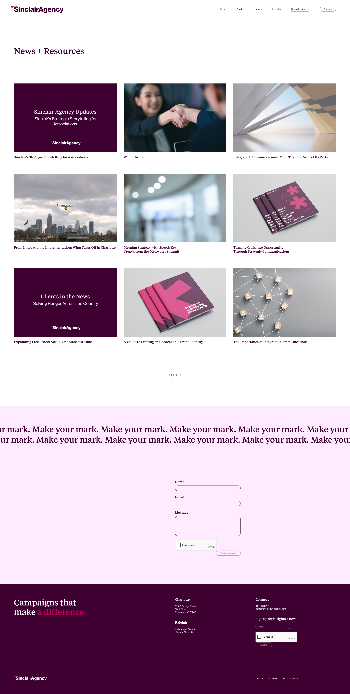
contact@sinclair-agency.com (271, 609)
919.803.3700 (262, 606)
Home (223, 9)
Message (181, 512)
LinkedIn (260, 678)
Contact (328, 9)
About (259, 9)
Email (179, 497)
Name (179, 482)
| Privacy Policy (289, 678)
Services (241, 9)
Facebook (272, 678)
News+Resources (300, 9)
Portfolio (276, 9)
